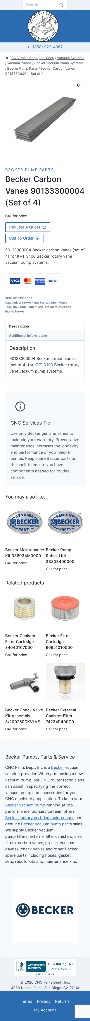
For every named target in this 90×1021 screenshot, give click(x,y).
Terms (26, 1001)
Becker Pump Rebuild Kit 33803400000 (60, 555)
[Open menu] (81, 26)
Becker (19, 311)
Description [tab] (19, 326)
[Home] (7, 58)
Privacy (43, 1001)
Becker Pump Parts (29, 170)
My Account (45, 1010)
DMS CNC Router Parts (28, 307)
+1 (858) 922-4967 (45, 47)
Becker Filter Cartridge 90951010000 (59, 641)
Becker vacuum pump (25, 805)
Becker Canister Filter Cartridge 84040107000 (20, 641)
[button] (79, 85)
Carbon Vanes (57, 302)
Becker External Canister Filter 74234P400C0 (61, 716)
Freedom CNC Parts (58, 307)
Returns (62, 1001)
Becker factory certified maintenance (39, 817)
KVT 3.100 (44, 365)
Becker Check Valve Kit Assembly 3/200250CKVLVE (24, 716)
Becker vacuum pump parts (46, 824)
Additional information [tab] (28, 335)
